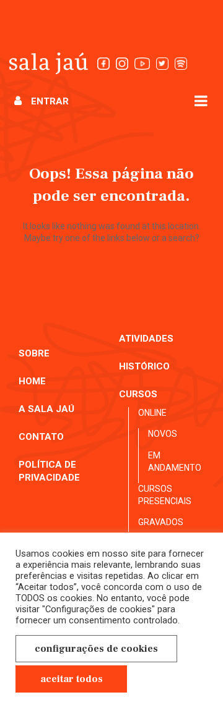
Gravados (160, 522)
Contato (41, 436)
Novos (162, 434)
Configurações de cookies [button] (96, 649)
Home (32, 381)
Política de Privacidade (49, 471)
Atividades (146, 338)
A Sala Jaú (46, 409)
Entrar (50, 101)
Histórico (144, 366)
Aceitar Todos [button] (71, 679)
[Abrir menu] (201, 100)
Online (152, 413)
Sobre (34, 353)
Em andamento (174, 461)
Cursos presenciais (164, 495)
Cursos (138, 394)
